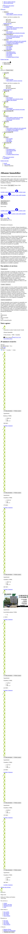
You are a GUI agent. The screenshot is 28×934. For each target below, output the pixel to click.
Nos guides (8, 47)
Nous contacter (6, 924)
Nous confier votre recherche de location (15, 33)
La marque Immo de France (12, 57)
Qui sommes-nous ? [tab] (5, 200)
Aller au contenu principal (9, 1)
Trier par (2, 344)
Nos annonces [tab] (4, 203)
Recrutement (6, 7)
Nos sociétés (9, 54)
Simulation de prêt (7, 905)
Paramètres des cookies (9, 932)
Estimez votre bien (7, 904)
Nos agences (9, 55)
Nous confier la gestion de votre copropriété (16, 41)
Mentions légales (7, 929)
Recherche (3, 348)
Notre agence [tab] (4, 202)
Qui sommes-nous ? (10, 51)
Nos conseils (9, 38)
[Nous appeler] (8, 218)
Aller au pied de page (8, 3)
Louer (4, 907)
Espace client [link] (18, 185)
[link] (7, 62)
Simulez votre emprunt (11, 29)
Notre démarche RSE (11, 53)
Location (8, 350)
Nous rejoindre (6, 915)
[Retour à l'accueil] (3, 9)
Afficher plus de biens (6, 887)
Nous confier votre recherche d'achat (14, 27)
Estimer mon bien (7, 23)
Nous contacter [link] (4, 185)
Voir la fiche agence (7, 338)
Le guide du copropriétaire (12, 43)
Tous (3, 350)
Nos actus (5, 920)
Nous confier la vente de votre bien (14, 14)
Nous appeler (11, 185)
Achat (13, 350)
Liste (4, 347)
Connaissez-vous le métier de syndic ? (15, 42)
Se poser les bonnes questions (13, 37)
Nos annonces (9, 26)
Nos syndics (6, 914)
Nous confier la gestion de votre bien (14, 35)
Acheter (5, 903)
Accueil (5, 163)
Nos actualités (9, 46)
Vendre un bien (9, 13)
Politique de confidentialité (9, 930)
